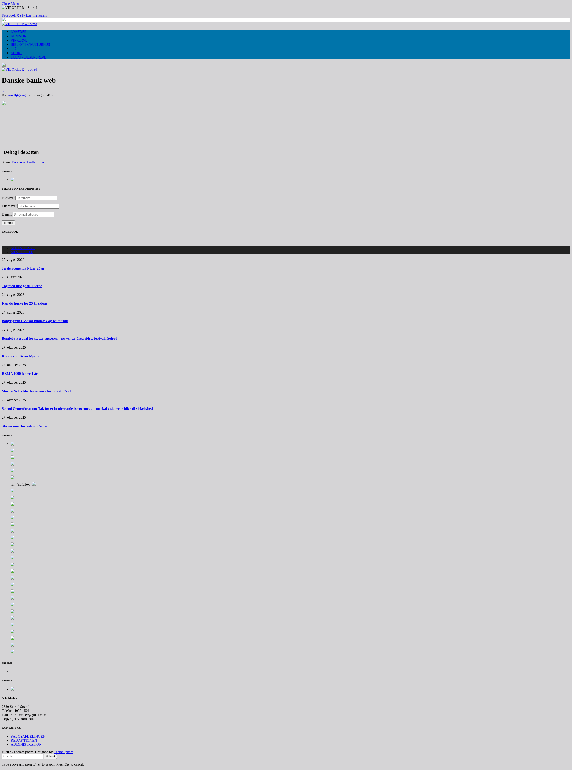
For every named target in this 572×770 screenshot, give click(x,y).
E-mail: (7, 214)
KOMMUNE (19, 36)
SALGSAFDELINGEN (28, 736)
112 (14, 49)
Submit (50, 756)
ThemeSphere (63, 752)
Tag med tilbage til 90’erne (22, 286)
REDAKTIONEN (24, 740)
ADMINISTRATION (26, 744)
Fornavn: (8, 198)
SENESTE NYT (23, 248)
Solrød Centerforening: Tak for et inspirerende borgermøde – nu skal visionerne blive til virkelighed (77, 408)
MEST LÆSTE (22, 252)
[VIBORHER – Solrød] (19, 24)
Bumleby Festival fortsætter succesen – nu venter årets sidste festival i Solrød (59, 338)
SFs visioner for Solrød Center (25, 426)
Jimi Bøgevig (16, 95)
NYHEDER (18, 32)
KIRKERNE (19, 40)
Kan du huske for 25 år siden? (25, 303)
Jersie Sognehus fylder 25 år (23, 268)
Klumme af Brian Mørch (20, 356)
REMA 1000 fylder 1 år (20, 373)
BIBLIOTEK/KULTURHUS (30, 44)
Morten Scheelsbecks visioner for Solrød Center (38, 391)
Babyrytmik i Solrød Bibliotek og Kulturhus (35, 321)
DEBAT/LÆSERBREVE (28, 57)
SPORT (16, 53)
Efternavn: (9, 206)
